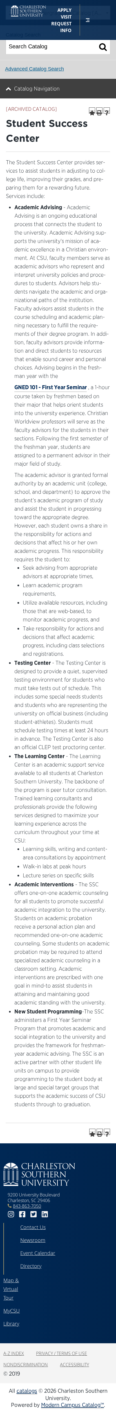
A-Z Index (13, 1353)
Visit (66, 17)
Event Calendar (37, 1253)
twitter (33, 1214)
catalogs (27, 1390)
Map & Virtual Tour (11, 1289)
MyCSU (11, 1310)
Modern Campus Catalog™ (72, 1404)
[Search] (103, 46)
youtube (56, 1214)
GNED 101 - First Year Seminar (50, 387)
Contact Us (33, 1227)
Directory (30, 1266)
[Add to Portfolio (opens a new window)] (92, 110)
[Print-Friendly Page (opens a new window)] (99, 110)
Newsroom (32, 1240)
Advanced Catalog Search (34, 69)
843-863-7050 (27, 1206)
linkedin (44, 1214)
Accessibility (74, 1365)
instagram (11, 1214)
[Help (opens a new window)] (107, 110)
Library (11, 1323)
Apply (64, 10)
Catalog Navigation (37, 88)
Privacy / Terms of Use (61, 1353)
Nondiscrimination (25, 1365)
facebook (22, 1214)
